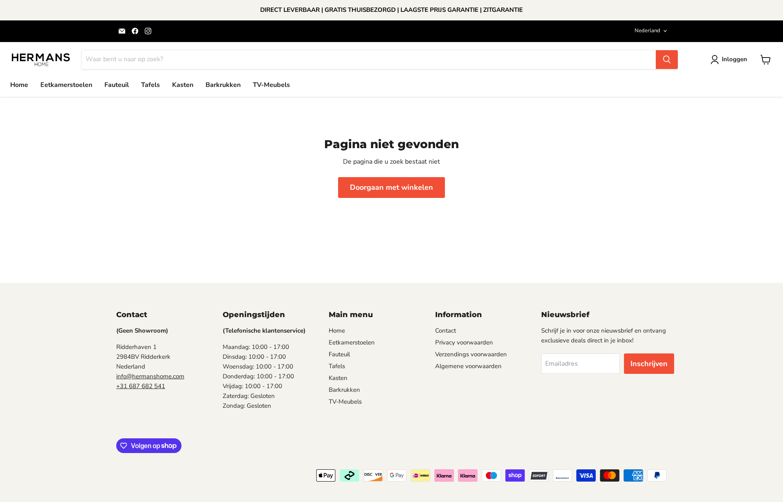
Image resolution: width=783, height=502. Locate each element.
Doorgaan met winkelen (391, 187)
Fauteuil (116, 84)
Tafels (150, 84)
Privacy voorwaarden (464, 342)
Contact (445, 331)
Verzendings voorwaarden (471, 354)
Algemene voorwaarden (468, 366)
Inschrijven (649, 364)
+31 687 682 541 (140, 386)
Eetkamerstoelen (66, 84)
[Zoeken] (667, 59)
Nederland (647, 30)
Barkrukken (223, 84)
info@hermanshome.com (150, 376)
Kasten (182, 84)
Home (19, 84)
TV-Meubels (271, 84)
